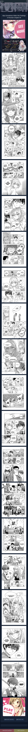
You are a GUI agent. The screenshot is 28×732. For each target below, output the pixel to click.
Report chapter (10, 719)
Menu (2, 1)
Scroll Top (20, 719)
